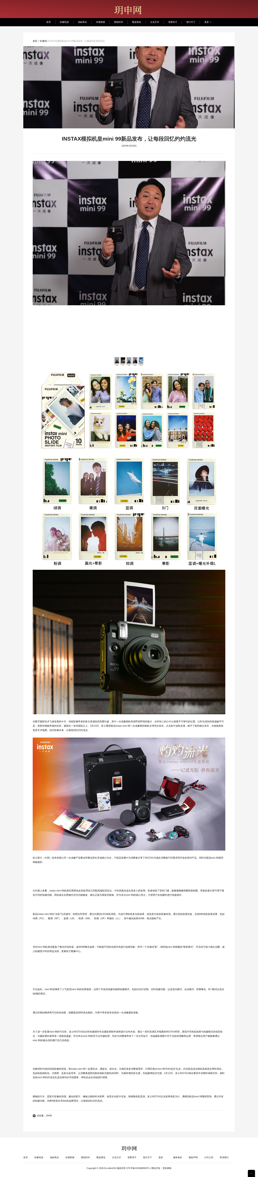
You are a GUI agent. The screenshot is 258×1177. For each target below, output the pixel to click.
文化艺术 (154, 22)
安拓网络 (167, 1168)
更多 (206, 22)
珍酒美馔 (100, 22)
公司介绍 (208, 1157)
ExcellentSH (110, 1168)
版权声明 (193, 1157)
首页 (48, 22)
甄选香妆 (136, 22)
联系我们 (224, 1157)
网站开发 (155, 1168)
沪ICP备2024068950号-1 (138, 1168)
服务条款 (177, 1157)
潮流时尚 (118, 22)
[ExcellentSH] (128, 10)
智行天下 (190, 22)
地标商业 (82, 22)
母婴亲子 (172, 22)
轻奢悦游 (64, 22)
